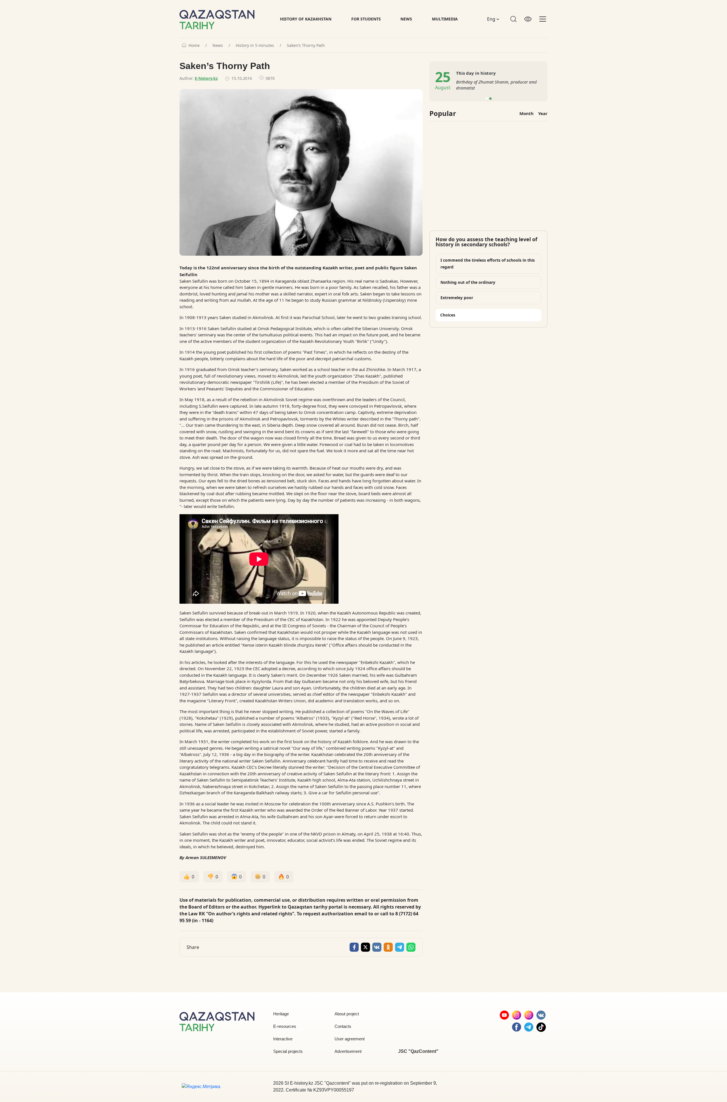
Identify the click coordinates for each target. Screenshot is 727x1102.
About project (347, 1013)
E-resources (284, 1026)
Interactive (283, 1038)
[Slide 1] (486, 98)
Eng (491, 19)
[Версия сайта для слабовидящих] (528, 19)
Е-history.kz (206, 78)
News (406, 19)
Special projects (288, 1051)
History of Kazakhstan (305, 19)
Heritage (281, 1013)
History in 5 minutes (255, 45)
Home (194, 45)
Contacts (343, 1026)
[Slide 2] (490, 98)
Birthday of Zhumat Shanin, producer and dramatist (496, 85)
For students (366, 19)
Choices (447, 315)
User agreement (350, 1038)
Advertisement (348, 1051)
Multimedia (445, 19)
